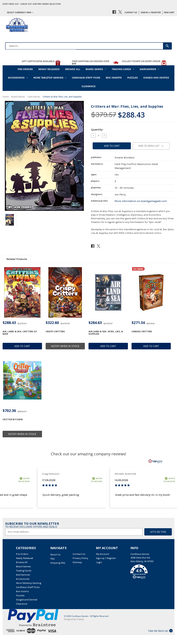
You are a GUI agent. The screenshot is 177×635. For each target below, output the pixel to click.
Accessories (16, 77)
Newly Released (49, 69)
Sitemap (77, 562)
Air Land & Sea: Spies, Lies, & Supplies (105, 332)
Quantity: (97, 129)
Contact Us (131, 12)
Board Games (94, 69)
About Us (55, 554)
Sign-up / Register (106, 558)
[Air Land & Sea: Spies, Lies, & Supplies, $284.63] (108, 292)
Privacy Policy (80, 558)
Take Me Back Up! (158, 630)
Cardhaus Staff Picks (86, 77)
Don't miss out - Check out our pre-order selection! (32, 4)
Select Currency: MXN (19, 12)
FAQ (52, 558)
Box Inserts (114, 77)
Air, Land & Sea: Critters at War (20, 332)
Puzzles (132, 77)
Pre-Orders (25, 69)
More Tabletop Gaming (48, 77)
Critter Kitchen (13, 419)
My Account (102, 554)
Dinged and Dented (156, 77)
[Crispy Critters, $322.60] (65, 292)
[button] (145, 572)
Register (156, 12)
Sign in (144, 12)
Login (99, 562)
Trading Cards (121, 69)
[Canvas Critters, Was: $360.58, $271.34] (151, 292)
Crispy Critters (55, 331)
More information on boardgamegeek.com (141, 201)
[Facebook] (114, 12)
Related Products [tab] (16, 259)
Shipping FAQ (57, 562)
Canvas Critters (142, 331)
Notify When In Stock (65, 346)
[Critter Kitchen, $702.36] (22, 380)
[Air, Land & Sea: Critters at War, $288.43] (22, 292)
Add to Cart (22, 346)
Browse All (72, 69)
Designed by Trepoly (74, 619)
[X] (120, 12)
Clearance (89, 86)
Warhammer (148, 69)
